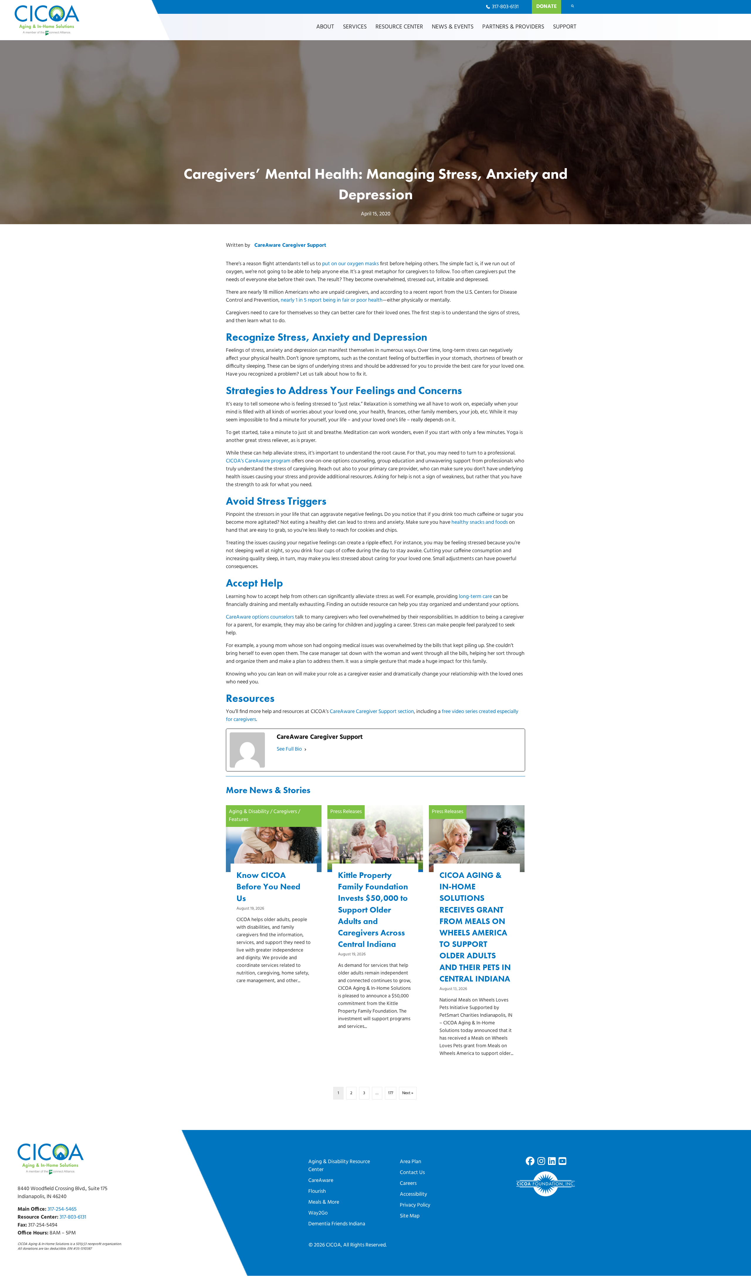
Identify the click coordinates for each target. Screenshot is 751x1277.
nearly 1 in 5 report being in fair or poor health (332, 300)
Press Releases (346, 812)
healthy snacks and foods (479, 522)
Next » (407, 1093)
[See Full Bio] (305, 750)
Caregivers (285, 812)
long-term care (475, 596)
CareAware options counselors (260, 617)
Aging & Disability (249, 812)
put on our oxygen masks (350, 264)
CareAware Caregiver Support (290, 245)
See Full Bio (289, 749)
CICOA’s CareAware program (258, 461)
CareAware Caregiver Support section (372, 711)
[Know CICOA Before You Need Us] (274, 904)
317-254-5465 (62, 1209)
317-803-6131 (73, 1217)
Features (238, 819)
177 (390, 1093)
